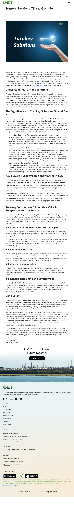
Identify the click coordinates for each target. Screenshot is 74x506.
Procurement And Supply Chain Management (16, 436)
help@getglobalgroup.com (15, 462)
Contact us (36, 358)
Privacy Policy (7, 424)
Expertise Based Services (10, 433)
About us (5, 406)
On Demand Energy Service (11, 442)
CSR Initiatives (7, 409)
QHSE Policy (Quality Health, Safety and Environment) (19, 450)
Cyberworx (41, 494)
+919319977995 (15, 465)
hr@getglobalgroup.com (10, 485)
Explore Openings (8, 415)
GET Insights (6, 412)
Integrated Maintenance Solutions (13, 439)
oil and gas (38, 85)
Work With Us (7, 418)
